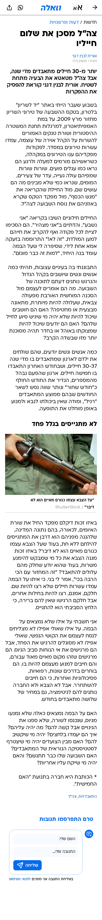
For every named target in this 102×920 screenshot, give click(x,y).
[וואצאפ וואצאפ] (20, 7)
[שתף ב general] (9, 8)
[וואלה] (51, 7)
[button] (77, 7)
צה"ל (72, 797)
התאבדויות (87, 797)
